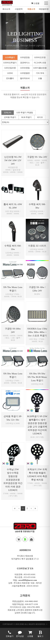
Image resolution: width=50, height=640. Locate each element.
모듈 (40, 78)
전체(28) (7, 113)
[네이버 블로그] (25, 539)
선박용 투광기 (10, 117)
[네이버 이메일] (31, 539)
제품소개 (31, 9)
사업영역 (19, 9)
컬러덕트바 (25, 78)
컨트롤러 (10, 78)
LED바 (10, 73)
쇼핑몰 (36, 3)
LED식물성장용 (40, 68)
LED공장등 (25, 57)
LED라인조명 (40, 57)
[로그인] (46, 624)
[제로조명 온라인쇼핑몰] (18, 539)
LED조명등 (25, 68)
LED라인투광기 (10, 63)
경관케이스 (25, 63)
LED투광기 (10, 57)
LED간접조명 (10, 68)
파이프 (40, 117)
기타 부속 (40, 73)
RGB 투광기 (26, 117)
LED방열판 (25, 73)
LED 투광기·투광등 (25, 113)
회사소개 (6, 9)
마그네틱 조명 (40, 63)
